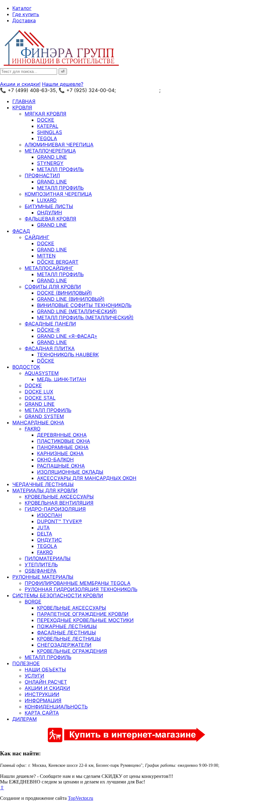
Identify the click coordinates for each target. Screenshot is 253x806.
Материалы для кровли (44, 490)
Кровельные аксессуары (59, 496)
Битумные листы (49, 206)
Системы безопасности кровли (57, 595)
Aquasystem (42, 373)
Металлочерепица (50, 151)
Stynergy (50, 163)
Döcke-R (48, 330)
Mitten (46, 256)
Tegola (47, 138)
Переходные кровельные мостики (85, 620)
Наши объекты (45, 669)
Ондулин (49, 212)
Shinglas (49, 132)
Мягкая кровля (45, 114)
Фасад (21, 231)
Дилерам (24, 719)
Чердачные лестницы (43, 484)
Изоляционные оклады (70, 472)
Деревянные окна (62, 435)
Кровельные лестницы (69, 639)
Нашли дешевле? (62, 84)
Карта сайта (42, 713)
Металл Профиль (60, 169)
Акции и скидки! (20, 84)
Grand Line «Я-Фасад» (67, 336)
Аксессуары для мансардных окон (86, 478)
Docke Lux (39, 391)
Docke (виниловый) (64, 293)
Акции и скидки (47, 688)
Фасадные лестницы (66, 632)
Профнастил (42, 175)
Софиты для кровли (53, 286)
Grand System (44, 416)
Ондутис (49, 540)
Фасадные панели (50, 324)
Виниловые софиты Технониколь (84, 305)
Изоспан (49, 515)
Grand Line (52, 157)
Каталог (21, 8)
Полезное (26, 663)
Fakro (32, 429)
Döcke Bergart (57, 262)
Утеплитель (41, 564)
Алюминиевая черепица (59, 144)
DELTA (44, 534)
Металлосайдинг (49, 268)
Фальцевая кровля (50, 219)
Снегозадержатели (64, 645)
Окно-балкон (55, 459)
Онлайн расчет (46, 682)
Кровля (22, 107)
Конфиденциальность (56, 706)
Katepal (47, 126)
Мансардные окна (38, 422)
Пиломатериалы (48, 558)
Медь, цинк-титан (61, 379)
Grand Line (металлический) (77, 311)
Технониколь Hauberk (68, 354)
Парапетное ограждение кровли (82, 614)
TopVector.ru (80, 798)
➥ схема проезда (138, 90)
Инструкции (42, 694)
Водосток (26, 367)
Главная (23, 101)
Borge (33, 601)
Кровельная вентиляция (59, 503)
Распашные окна (61, 466)
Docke (45, 120)
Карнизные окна (60, 453)
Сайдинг (37, 237)
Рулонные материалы (42, 577)
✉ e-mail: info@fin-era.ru (191, 90)
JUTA (43, 527)
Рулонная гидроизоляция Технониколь (81, 589)
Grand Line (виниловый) (71, 299)
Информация (43, 700)
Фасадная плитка (50, 348)
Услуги (34, 676)
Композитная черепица (58, 194)
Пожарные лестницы (67, 626)
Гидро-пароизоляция (55, 509)
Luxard (47, 200)
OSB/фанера (40, 571)
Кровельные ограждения (72, 651)
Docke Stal (40, 398)
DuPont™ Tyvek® (59, 521)
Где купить (25, 14)
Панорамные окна (63, 447)
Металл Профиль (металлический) (85, 317)
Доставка (24, 20)
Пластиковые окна (63, 441)
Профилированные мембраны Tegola (78, 583)
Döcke (45, 361)
